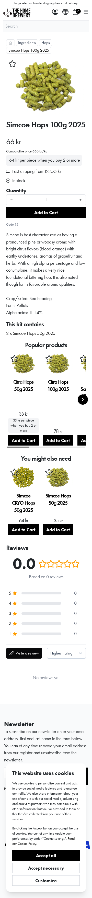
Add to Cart (46, 212)
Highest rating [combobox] (61, 653)
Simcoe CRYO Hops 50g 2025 (23, 502)
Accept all (46, 855)
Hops (45, 42)
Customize (46, 880)
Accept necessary (46, 868)
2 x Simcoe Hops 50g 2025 (30, 333)
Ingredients (27, 42)
